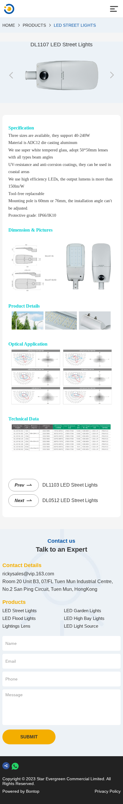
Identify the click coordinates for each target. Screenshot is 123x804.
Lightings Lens (16, 626)
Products (34, 25)
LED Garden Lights (82, 610)
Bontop (32, 791)
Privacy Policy (108, 791)
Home (8, 25)
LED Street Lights (75, 25)
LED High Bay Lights (84, 618)
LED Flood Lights (19, 618)
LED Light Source (81, 626)
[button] (11, 75)
